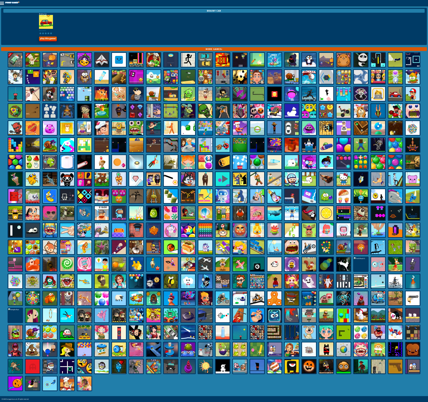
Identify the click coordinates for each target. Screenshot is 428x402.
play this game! (48, 38)
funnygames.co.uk (18, 2)
